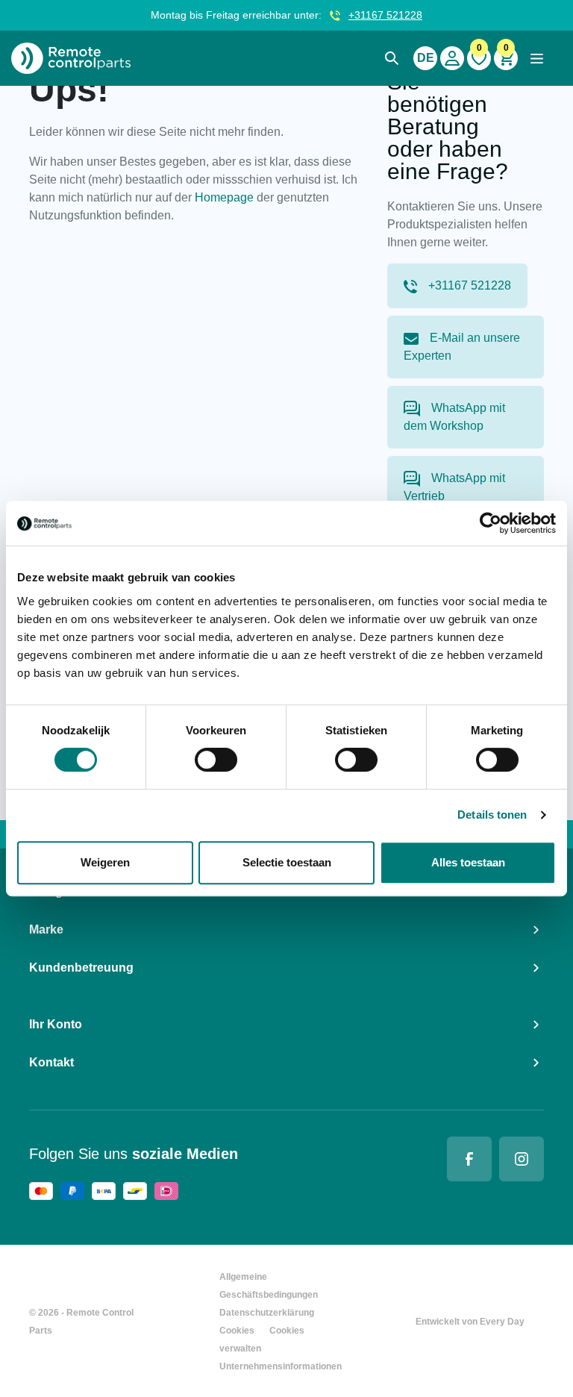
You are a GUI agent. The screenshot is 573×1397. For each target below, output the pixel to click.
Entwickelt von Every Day (470, 1321)
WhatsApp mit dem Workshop (454, 416)
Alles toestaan (468, 862)
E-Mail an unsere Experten (462, 346)
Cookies (236, 1330)
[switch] (216, 760)
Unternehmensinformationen (280, 1366)
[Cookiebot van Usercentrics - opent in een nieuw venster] (490, 523)
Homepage (224, 197)
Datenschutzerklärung (266, 1312)
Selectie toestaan (286, 862)
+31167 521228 (385, 15)
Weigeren (105, 862)
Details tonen (492, 814)
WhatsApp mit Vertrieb (454, 487)
